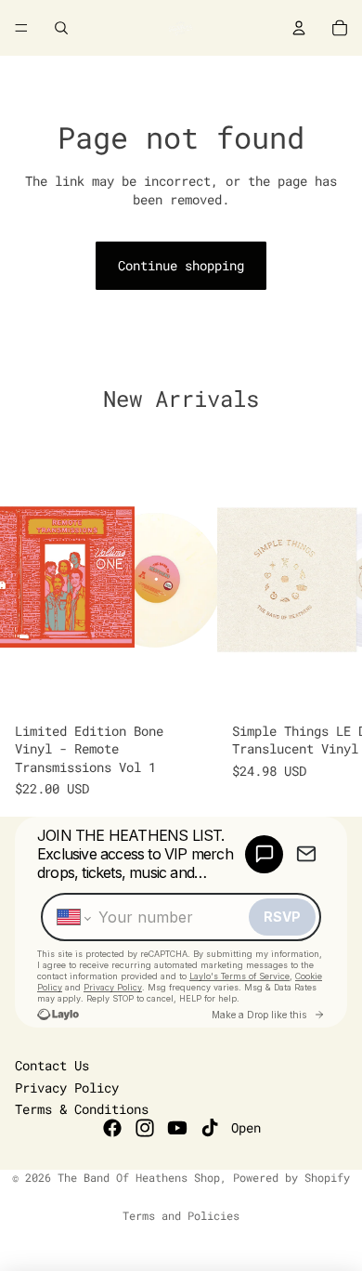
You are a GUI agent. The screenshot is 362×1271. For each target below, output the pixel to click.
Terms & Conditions (82, 1109)
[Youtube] (177, 1128)
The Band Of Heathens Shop (139, 1177)
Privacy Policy (67, 1087)
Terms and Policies (181, 1215)
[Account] (298, 27)
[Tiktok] (210, 1128)
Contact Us (52, 1065)
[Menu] (21, 28)
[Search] (61, 27)
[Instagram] (145, 1128)
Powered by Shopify (291, 1177)
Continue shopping (181, 265)
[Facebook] (112, 1128)
